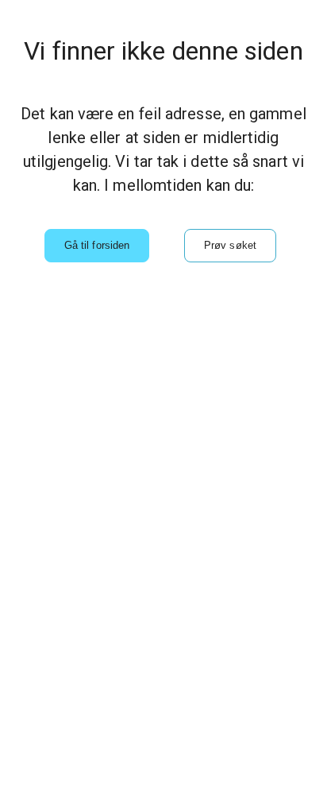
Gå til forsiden (96, 245)
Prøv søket (230, 245)
